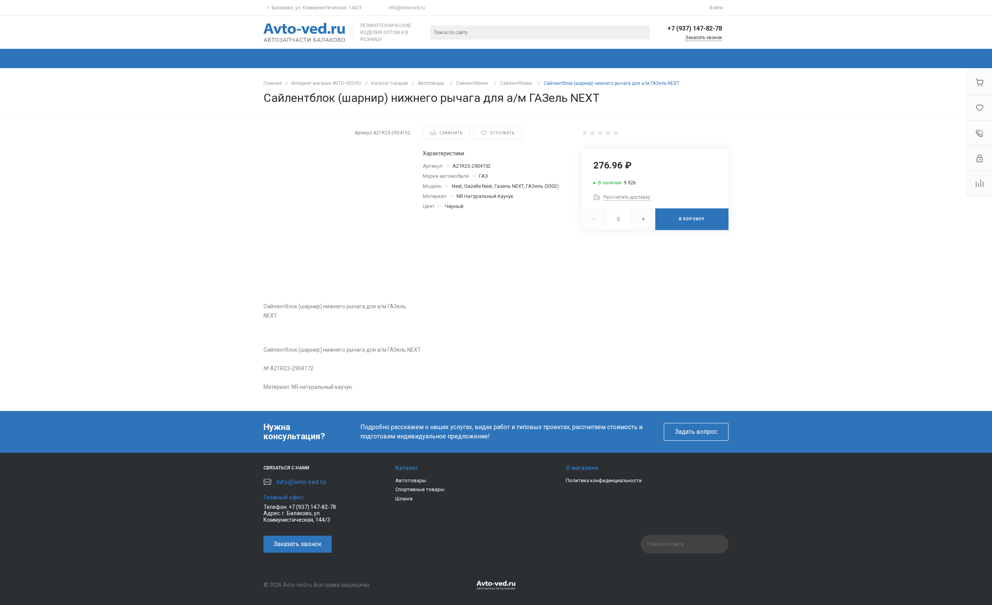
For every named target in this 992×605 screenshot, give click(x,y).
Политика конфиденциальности (604, 480)
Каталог (406, 467)
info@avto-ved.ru (407, 7)
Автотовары (410, 480)
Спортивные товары (419, 489)
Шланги (404, 499)
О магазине (582, 467)
